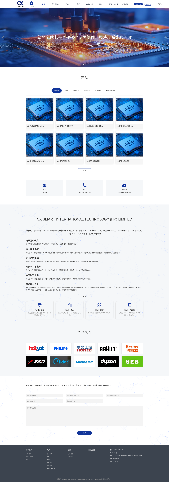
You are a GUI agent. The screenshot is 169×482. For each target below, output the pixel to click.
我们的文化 (29, 456)
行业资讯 (70, 454)
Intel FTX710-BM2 (63, 161)
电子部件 (49, 454)
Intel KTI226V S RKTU (65, 126)
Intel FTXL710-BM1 (123, 161)
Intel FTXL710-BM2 (93, 161)
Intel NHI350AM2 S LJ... (125, 126)
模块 (48, 456)
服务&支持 (90, 4)
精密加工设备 (51, 468)
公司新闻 (70, 456)
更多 (84, 170)
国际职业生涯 (113, 4)
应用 (78, 4)
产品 (66, 4)
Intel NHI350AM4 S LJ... (35, 161)
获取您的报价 (147, 4)
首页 (43, 4)
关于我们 (54, 4)
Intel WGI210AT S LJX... (35, 126)
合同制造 (49, 465)
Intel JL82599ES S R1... (95, 126)
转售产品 (49, 462)
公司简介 (28, 454)
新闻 (101, 4)
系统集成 (49, 459)
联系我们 (125, 4)
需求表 (28, 459)
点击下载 (138, 4)
